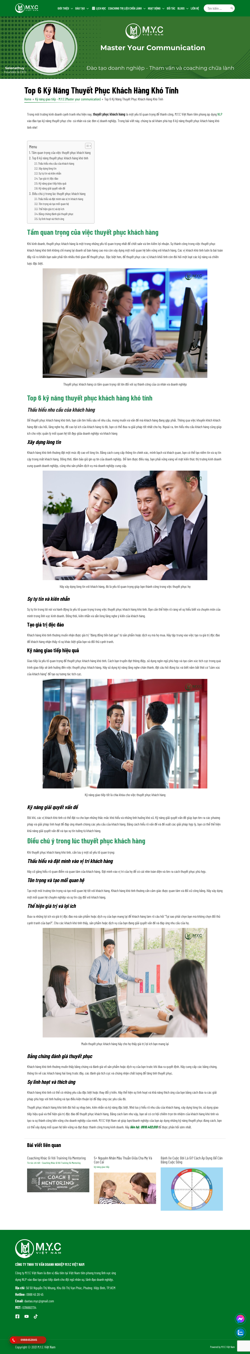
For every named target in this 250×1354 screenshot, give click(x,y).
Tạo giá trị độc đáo (48, 178)
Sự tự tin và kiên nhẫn (50, 173)
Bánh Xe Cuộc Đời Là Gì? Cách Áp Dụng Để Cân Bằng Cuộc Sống (192, 1159)
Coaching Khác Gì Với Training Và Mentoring (56, 1157)
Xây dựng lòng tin (47, 168)
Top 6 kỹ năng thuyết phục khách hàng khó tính (60, 158)
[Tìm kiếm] (232, 8)
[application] (71, 8)
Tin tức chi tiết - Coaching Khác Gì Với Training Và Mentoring (54, 1162)
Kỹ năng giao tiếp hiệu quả (53, 183)
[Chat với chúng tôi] (240, 1319)
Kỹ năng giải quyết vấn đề (52, 188)
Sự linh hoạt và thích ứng (52, 219)
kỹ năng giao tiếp (101, 1166)
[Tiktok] (35, 1316)
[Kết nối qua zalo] (240, 1332)
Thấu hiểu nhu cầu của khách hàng (56, 163)
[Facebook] (17, 1316)
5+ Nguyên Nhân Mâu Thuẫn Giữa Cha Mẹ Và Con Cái (123, 1159)
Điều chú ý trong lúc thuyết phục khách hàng (58, 193)
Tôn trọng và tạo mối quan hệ (54, 204)
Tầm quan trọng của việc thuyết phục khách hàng (61, 152)
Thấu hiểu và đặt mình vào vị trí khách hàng (60, 199)
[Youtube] (26, 1316)
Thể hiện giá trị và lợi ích (51, 209)
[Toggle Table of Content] (86, 146)
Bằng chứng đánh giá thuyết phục (56, 214)
